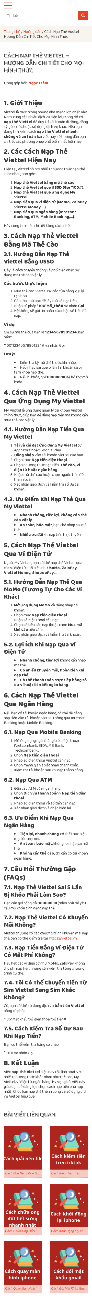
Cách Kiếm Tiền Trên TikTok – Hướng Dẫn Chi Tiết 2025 (69, 1173)
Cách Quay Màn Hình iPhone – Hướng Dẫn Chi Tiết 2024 (23, 1288)
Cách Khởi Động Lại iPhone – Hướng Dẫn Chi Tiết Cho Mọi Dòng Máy (69, 1231)
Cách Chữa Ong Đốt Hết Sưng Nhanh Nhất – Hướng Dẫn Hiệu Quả (23, 1231)
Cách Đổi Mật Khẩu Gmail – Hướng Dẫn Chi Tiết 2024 (69, 1288)
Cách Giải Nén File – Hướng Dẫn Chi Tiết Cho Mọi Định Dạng (23, 1173)
